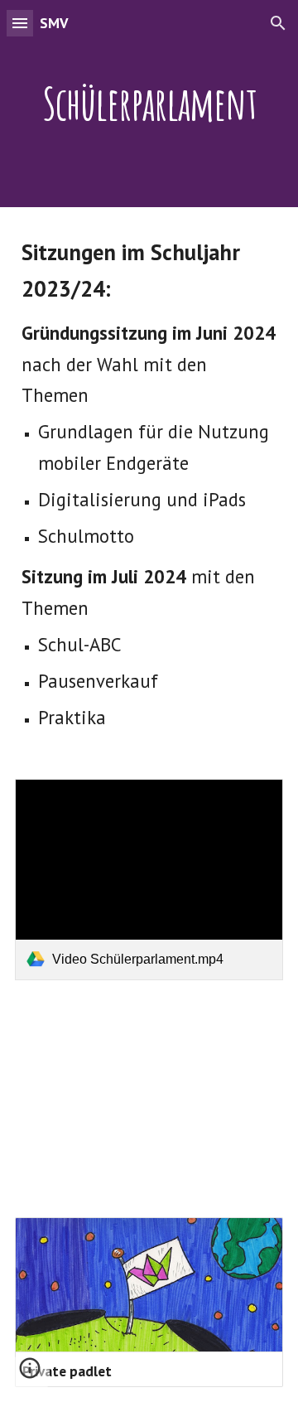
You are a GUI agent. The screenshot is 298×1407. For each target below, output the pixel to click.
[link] (149, 879)
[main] (149, 104)
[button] (20, 23)
